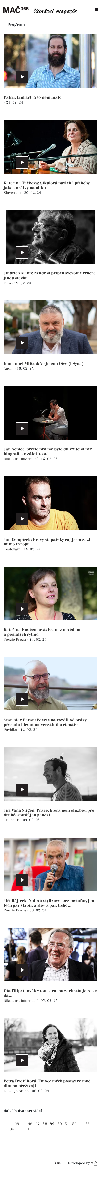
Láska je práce (17, 1091)
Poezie (10, 639)
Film (8, 283)
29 (17, 1124)
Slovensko (13, 193)
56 (87, 1124)
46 (30, 1124)
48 (45, 1124)
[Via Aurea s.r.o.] (94, 1163)
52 (74, 1124)
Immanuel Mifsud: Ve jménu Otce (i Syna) (44, 364)
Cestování (12, 549)
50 (59, 1124)
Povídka (11, 730)
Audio (9, 368)
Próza (21, 639)
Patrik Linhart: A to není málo (33, 97)
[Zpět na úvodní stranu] (42, 9)
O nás (58, 1163)
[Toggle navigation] (96, 9)
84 (12, 1129)
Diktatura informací (21, 459)
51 (67, 1124)
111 (26, 1129)
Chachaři (12, 820)
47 (37, 1124)
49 (52, 1124)
